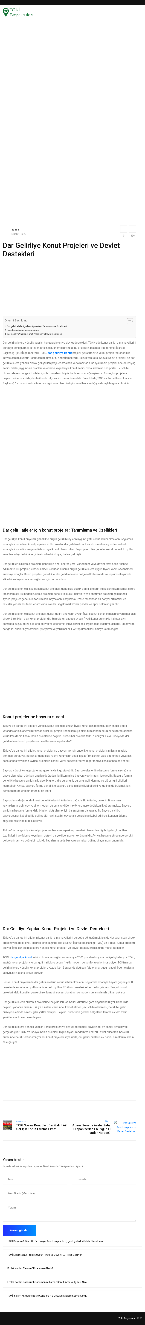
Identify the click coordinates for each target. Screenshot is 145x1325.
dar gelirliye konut (21, 957)
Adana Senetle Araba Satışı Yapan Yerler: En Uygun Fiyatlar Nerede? (91, 1129)
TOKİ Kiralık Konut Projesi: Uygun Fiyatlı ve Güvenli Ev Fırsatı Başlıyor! (44, 1254)
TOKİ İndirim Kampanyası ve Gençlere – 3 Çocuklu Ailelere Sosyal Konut (47, 1295)
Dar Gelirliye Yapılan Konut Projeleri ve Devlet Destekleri (34, 334)
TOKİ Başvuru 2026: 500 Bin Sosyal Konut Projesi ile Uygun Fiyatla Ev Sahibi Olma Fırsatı (55, 1241)
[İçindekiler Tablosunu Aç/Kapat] (128, 321)
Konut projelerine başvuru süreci (23, 330)
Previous (21, 1121)
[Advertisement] (69, 57)
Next (108, 1121)
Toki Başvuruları (127, 1318)
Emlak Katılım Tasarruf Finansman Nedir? (30, 1268)
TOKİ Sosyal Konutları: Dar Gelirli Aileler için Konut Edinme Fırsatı (41, 1127)
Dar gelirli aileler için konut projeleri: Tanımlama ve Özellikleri (37, 326)
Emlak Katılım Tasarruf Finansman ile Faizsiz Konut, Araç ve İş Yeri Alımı (47, 1282)
